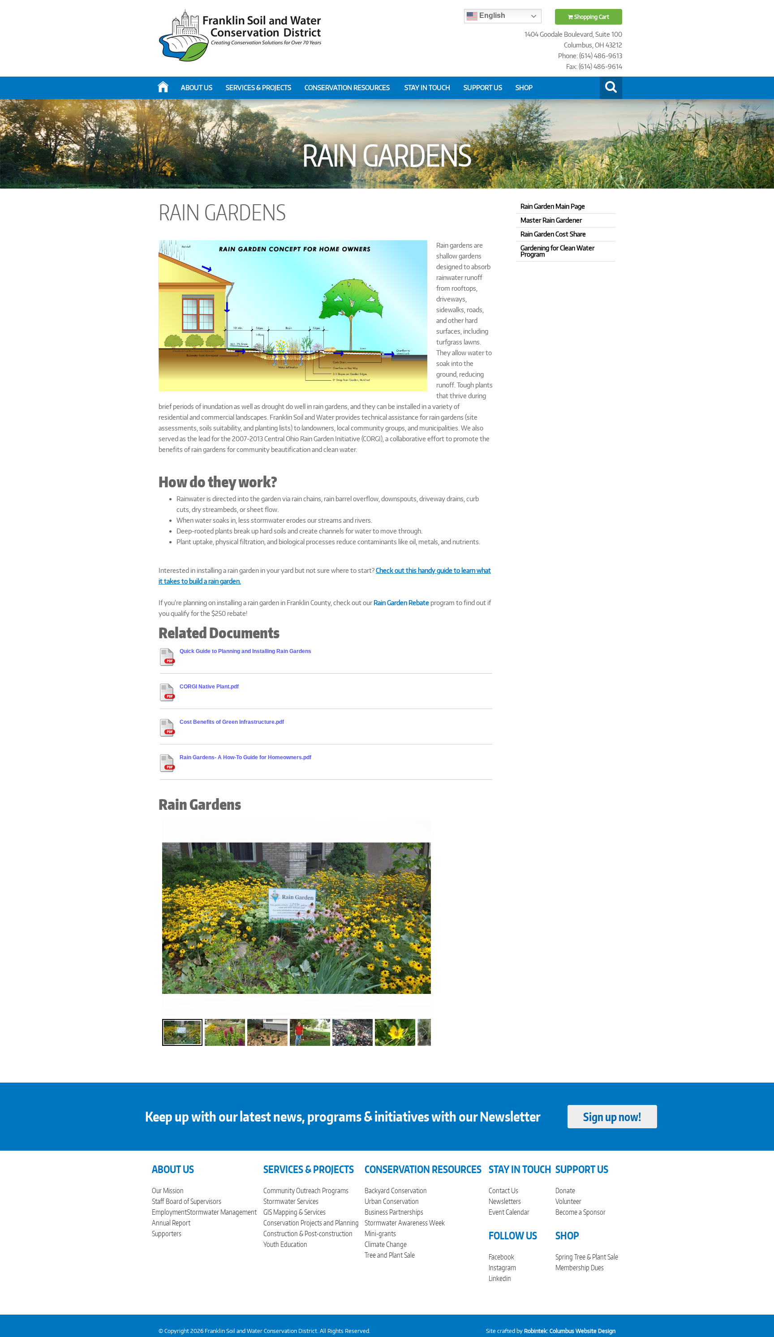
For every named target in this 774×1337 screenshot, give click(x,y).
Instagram (502, 1267)
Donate (565, 1190)
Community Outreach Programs (305, 1190)
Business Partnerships (394, 1212)
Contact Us (503, 1190)
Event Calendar (509, 1212)
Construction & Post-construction (308, 1233)
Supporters (166, 1233)
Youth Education (285, 1244)
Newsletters (505, 1201)
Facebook (501, 1256)
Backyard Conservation (396, 1190)
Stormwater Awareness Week (405, 1222)
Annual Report (171, 1222)
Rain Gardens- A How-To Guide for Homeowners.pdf (245, 757)
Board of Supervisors (193, 1201)
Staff (158, 1201)
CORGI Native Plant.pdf (209, 687)
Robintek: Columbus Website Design (569, 1331)
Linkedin (500, 1278)
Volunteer (568, 1201)
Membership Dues (579, 1267)
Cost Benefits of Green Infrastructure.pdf (232, 722)
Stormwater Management (222, 1212)
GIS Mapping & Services (294, 1212)
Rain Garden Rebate (401, 602)
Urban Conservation (392, 1201)
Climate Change (386, 1244)
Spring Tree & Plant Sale (586, 1256)
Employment (169, 1212)
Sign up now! (612, 1116)
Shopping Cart (591, 16)
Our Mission (168, 1190)
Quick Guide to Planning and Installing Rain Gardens (245, 651)
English (491, 15)
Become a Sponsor (580, 1212)
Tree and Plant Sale (390, 1255)
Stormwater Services (290, 1201)
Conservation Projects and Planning (311, 1222)
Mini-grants (380, 1233)
